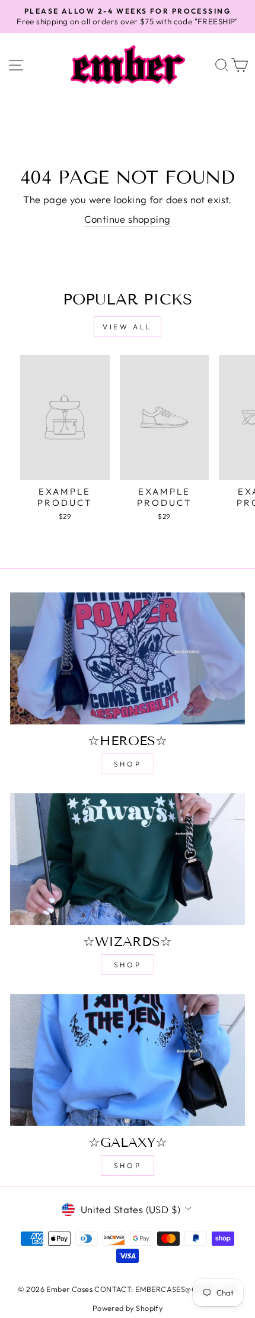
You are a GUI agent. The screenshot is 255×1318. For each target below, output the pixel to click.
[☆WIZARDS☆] (127, 859)
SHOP (127, 763)
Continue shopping (127, 219)
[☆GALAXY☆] (127, 1060)
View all (127, 326)
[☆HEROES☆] (127, 658)
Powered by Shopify (127, 1308)
